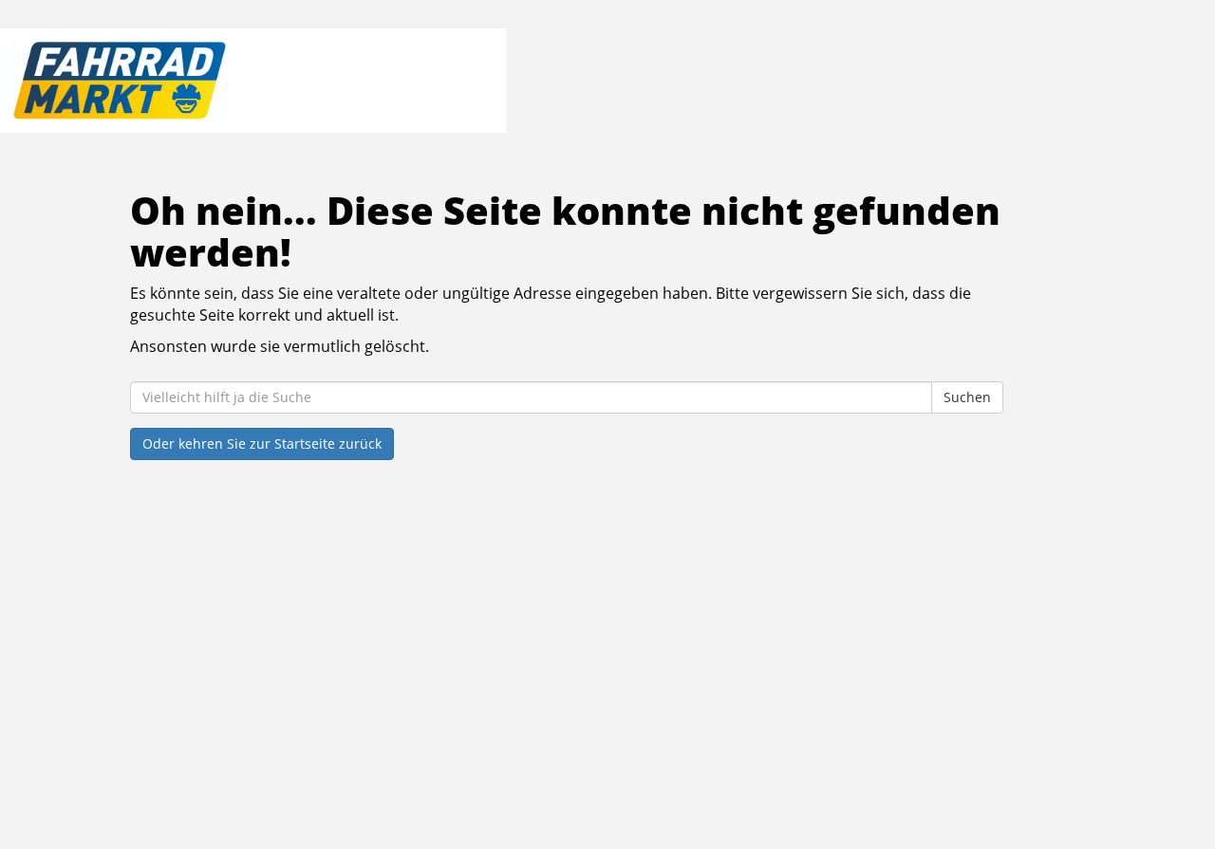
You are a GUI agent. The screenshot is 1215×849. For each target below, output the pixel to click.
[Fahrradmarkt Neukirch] (248, 80)
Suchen (967, 397)
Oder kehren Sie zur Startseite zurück (262, 443)
